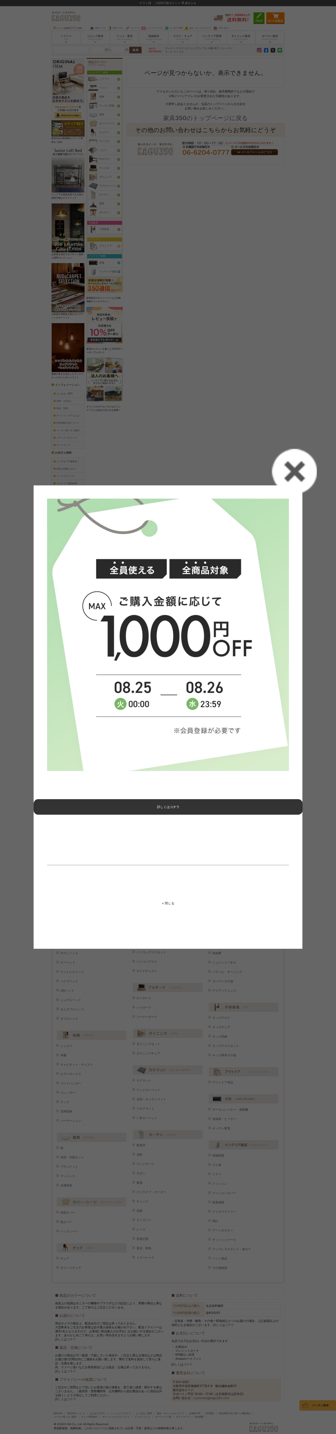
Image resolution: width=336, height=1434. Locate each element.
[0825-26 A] (168, 635)
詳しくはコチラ (168, 807)
